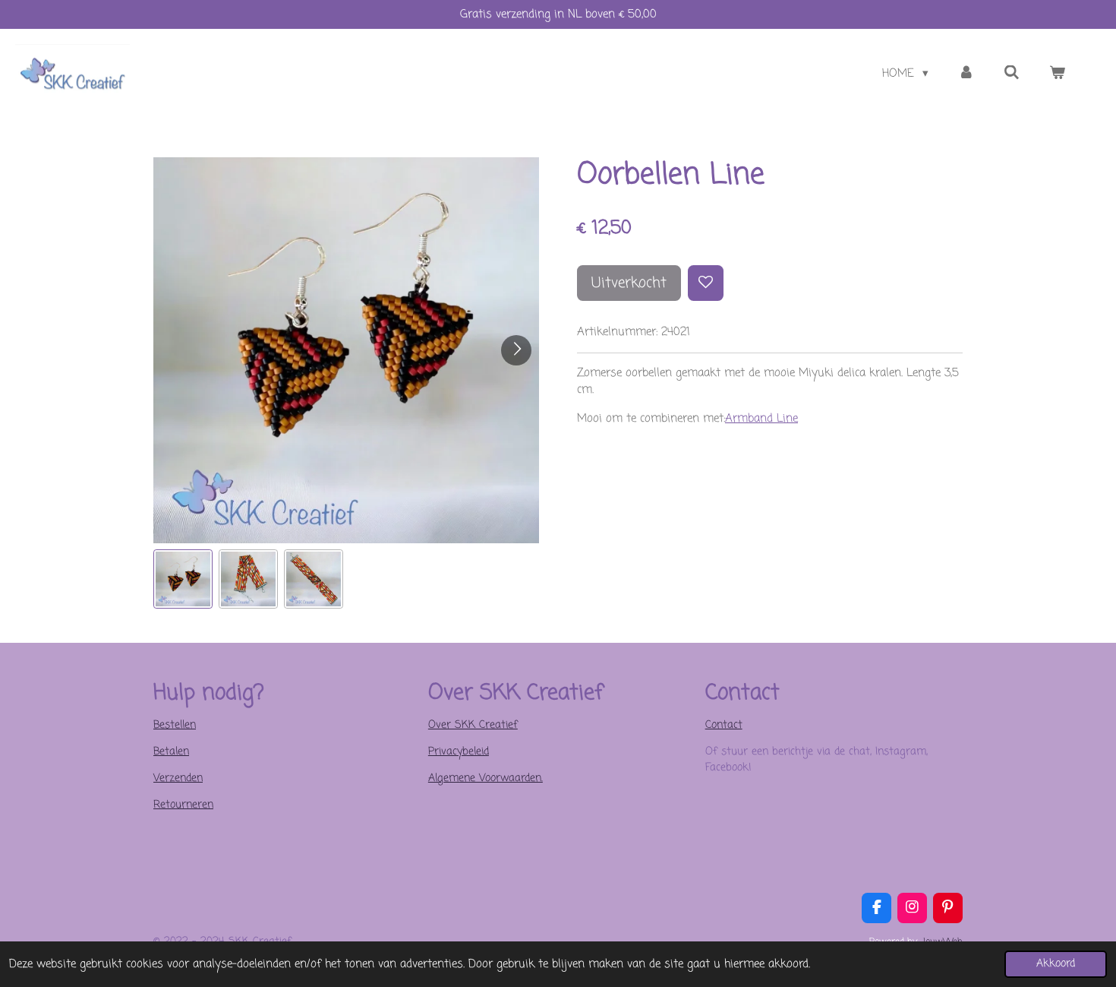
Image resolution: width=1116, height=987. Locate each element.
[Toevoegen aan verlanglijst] (706, 283)
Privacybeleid (458, 752)
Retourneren (183, 805)
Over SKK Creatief (473, 725)
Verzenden (178, 778)
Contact (723, 725)
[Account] (966, 74)
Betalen (171, 752)
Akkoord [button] (1055, 964)
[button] (183, 579)
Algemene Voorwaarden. (485, 778)
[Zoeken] (1012, 74)
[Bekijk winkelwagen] (1057, 74)
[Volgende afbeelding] (516, 350)
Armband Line (761, 418)
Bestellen (174, 725)
